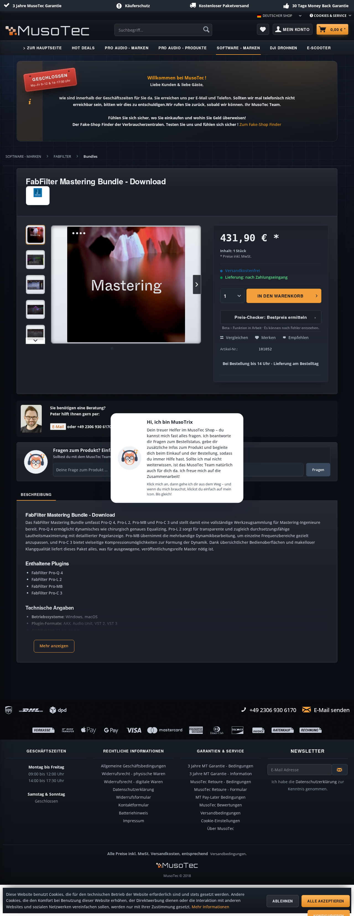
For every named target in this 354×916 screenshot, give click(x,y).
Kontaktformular (133, 805)
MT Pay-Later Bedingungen (221, 797)
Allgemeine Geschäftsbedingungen (133, 766)
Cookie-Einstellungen (220, 820)
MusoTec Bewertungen (220, 805)
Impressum (133, 820)
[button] (54, 646)
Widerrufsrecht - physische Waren (133, 773)
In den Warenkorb (280, 296)
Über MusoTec (220, 828)
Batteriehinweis (133, 813)
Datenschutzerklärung (133, 789)
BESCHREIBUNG (36, 494)
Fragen (318, 469)
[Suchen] (206, 29)
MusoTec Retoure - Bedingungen (220, 781)
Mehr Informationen (210, 906)
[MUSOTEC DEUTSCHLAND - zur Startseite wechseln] (47, 31)
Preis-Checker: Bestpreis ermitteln (275, 317)
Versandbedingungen (221, 813)
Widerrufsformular (133, 797)
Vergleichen (236, 337)
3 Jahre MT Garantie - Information (220, 773)
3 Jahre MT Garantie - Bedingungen (220, 766)
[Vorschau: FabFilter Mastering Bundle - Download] (35, 234)
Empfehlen (298, 337)
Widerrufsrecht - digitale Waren (133, 781)
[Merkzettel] (263, 29)
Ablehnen (282, 901)
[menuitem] (328, 15)
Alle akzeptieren (325, 901)
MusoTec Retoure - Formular (220, 789)
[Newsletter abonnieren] (340, 769)
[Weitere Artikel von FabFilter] (38, 195)
